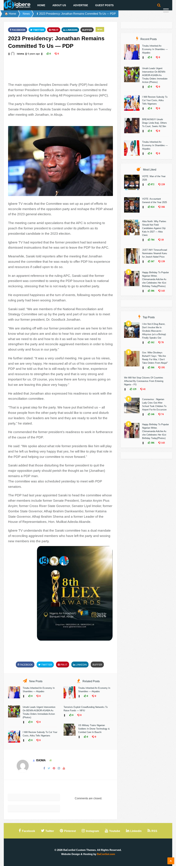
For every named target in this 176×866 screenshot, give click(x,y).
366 (152, 367)
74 (162, 414)
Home (41, 5)
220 (163, 184)
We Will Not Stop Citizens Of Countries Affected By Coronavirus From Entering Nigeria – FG (143, 381)
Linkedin (71, 30)
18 (162, 239)
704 (152, 239)
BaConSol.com (106, 854)
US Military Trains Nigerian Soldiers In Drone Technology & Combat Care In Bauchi (94, 728)
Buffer (87, 30)
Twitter (38, 30)
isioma (20, 53)
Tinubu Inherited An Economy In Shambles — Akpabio (155, 49)
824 (152, 207)
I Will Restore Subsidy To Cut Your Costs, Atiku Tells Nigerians (154, 100)
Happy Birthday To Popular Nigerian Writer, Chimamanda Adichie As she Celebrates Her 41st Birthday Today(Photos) (155, 279)
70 (162, 342)
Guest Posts (104, 5)
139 (163, 261)
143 (163, 291)
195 (163, 367)
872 (152, 184)
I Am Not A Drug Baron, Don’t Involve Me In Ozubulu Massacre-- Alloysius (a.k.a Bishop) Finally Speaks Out (154, 331)
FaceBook (18, 30)
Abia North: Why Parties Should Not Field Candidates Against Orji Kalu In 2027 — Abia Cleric (154, 228)
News (26, 13)
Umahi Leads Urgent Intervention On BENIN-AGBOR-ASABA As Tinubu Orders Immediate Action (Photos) (154, 75)
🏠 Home (10, 13)
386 (152, 291)
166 (163, 207)
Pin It (54, 30)
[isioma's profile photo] (13, 53)
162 (152, 342)
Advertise (80, 5)
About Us (59, 5)
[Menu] (166, 11)
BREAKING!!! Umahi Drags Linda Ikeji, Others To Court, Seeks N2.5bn (154, 123)
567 (152, 261)
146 (152, 414)
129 (134, 389)
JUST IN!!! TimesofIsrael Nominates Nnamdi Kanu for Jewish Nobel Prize (154, 253)
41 (144, 389)
